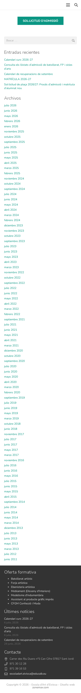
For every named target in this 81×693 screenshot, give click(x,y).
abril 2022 (10, 304)
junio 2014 (10, 512)
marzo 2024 (11, 215)
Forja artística (19, 583)
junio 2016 (10, 471)
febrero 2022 (12, 314)
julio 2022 (10, 288)
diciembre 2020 (13, 350)
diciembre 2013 (13, 528)
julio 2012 (10, 554)
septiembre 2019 (14, 398)
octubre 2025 (12, 137)
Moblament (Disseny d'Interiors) (30, 591)
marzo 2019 (11, 418)
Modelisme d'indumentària (27, 595)
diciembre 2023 (13, 225)
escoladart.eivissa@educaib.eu (28, 674)
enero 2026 (11, 126)
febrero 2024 (12, 220)
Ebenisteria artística (23, 587)
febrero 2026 (12, 121)
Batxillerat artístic (21, 579)
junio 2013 (10, 538)
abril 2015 (10, 497)
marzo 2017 (11, 455)
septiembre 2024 (14, 189)
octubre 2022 (12, 278)
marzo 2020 (11, 387)
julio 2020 (10, 366)
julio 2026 (10, 105)
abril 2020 (10, 382)
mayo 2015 (11, 491)
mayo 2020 (11, 377)
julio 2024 (10, 194)
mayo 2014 (11, 517)
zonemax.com (40, 687)
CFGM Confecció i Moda (25, 603)
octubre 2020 (12, 356)
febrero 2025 (12, 173)
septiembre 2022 (14, 283)
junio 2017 (10, 444)
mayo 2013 (11, 543)
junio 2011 (10, 559)
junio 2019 (10, 408)
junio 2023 (10, 251)
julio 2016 (10, 465)
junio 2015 (10, 486)
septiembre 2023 (14, 241)
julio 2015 (10, 481)
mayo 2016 (11, 476)
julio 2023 (10, 246)
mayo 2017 (11, 450)
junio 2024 (10, 199)
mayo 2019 (11, 413)
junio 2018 (10, 429)
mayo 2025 (11, 157)
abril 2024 (10, 210)
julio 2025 (10, 147)
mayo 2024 (11, 205)
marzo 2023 (11, 267)
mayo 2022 (11, 298)
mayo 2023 (11, 257)
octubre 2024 (12, 184)
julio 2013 (10, 533)
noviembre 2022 (14, 272)
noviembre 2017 (14, 434)
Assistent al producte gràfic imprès (32, 599)
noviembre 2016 (14, 460)
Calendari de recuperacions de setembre (28, 74)
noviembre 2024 (14, 178)
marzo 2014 (11, 523)
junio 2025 (10, 152)
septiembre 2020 (14, 361)
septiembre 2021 (14, 319)
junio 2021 (10, 330)
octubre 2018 (12, 424)
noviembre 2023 (14, 231)
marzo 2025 (11, 168)
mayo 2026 (11, 116)
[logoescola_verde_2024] (5, 5)
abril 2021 (10, 340)
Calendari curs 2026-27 (18, 60)
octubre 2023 (12, 236)
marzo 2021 (11, 345)
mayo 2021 (11, 335)
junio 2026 (10, 111)
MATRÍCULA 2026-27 (17, 79)
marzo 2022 (11, 309)
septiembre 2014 (14, 502)
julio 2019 (10, 403)
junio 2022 (10, 293)
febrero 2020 (12, 392)
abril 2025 (10, 163)
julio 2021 (10, 324)
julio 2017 (10, 439)
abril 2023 (10, 262)
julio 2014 (10, 507)
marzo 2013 (11, 549)
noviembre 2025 (14, 131)
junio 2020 (10, 371)
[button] (68, 5)
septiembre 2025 (14, 142)
